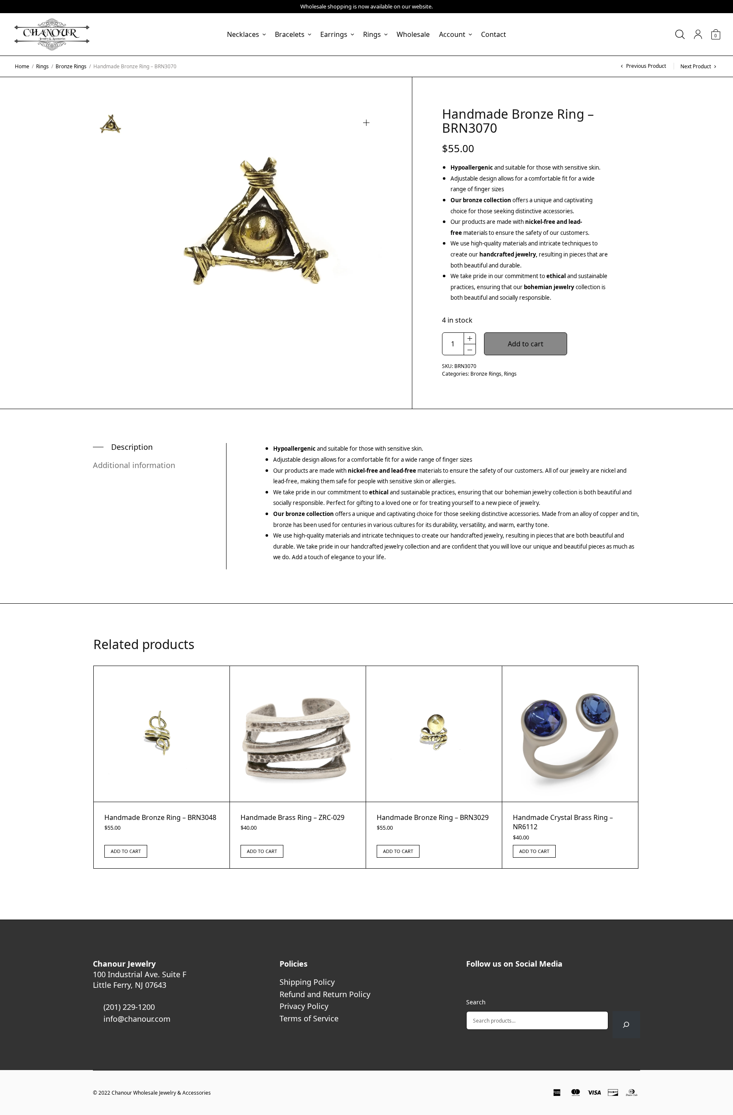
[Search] (626, 1024)
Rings (372, 34)
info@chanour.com (137, 1019)
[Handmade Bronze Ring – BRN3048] (161, 734)
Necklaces (243, 34)
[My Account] (698, 34)
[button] (366, 122)
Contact (493, 34)
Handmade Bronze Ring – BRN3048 (160, 817)
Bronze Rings (71, 66)
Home (22, 66)
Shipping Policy (307, 982)
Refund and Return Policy (325, 994)
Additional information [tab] (134, 465)
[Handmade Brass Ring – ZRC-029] (298, 734)
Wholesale (413, 34)
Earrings (333, 34)
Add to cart (525, 343)
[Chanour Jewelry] (52, 34)
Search (476, 1002)
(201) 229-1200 (129, 1007)
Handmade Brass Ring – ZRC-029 (292, 817)
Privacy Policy (304, 1006)
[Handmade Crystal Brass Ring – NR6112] (570, 734)
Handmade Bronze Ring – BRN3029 (433, 817)
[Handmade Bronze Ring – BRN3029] (434, 734)
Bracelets (290, 34)
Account (452, 34)
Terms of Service (309, 1018)
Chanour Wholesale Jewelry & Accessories (161, 1092)
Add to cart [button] (126, 851)
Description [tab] (132, 447)
